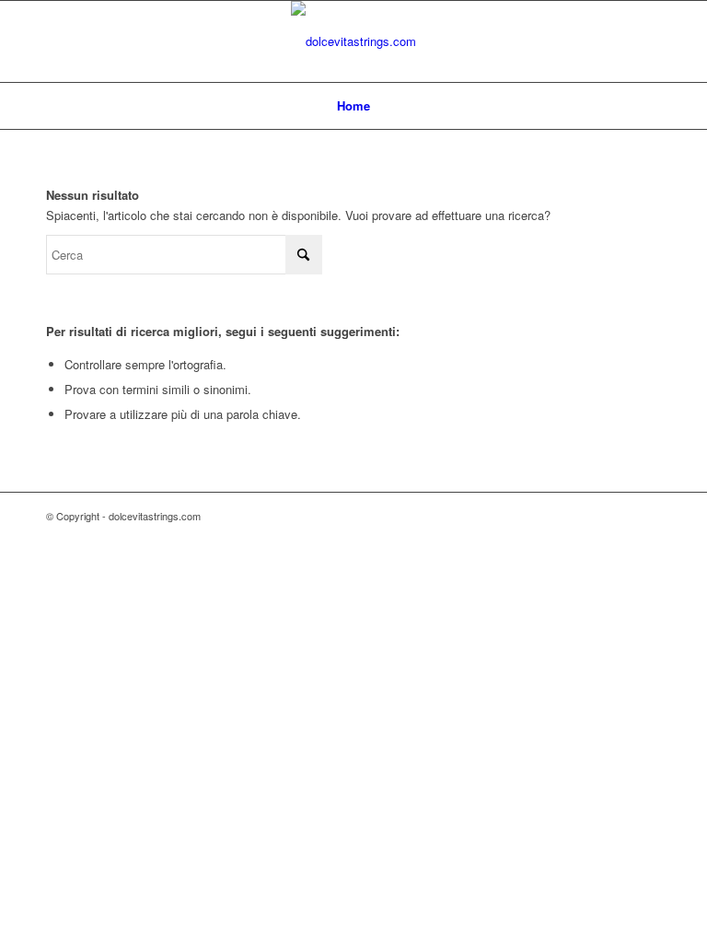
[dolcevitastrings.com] (353, 41)
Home (353, 105)
